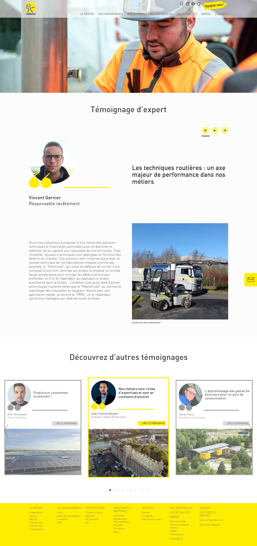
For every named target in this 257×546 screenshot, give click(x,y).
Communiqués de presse (179, 526)
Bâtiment (90, 515)
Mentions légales (210, 524)
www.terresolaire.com (211, 520)
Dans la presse (178, 521)
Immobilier (147, 515)
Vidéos (173, 531)
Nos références (161, 14)
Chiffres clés (35, 522)
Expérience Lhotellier (68, 515)
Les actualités (187, 14)
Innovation (62, 519)
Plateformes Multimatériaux (121, 520)
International (36, 525)
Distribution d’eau (151, 519)
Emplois (205, 508)
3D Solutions (92, 519)
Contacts (221, 14)
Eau (87, 522)
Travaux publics (93, 512)
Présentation (36, 512)
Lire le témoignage (66, 423)
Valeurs (33, 519)
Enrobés (117, 525)
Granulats (118, 515)
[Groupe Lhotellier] (31, 9)
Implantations (36, 529)
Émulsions (119, 528)
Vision (60, 512)
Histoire (33, 515)
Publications (176, 534)
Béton (116, 531)
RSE (59, 522)
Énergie (146, 512)
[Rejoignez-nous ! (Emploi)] (216, 6)
